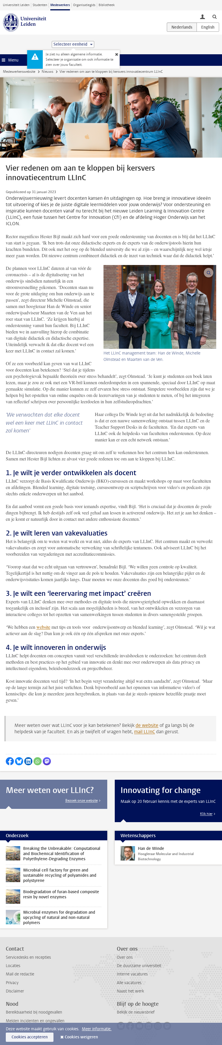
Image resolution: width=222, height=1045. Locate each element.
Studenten (40, 5)
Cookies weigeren (81, 1037)
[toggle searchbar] (214, 16)
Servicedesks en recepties (28, 957)
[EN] (208, 27)
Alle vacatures (129, 983)
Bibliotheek (107, 5)
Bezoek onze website (81, 800)
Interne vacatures (132, 974)
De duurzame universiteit (139, 966)
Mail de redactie (20, 974)
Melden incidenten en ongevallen (35, 1021)
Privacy (12, 983)
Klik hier (206, 813)
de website (147, 725)
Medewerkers (60, 5)
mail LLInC (144, 732)
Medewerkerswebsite (19, 71)
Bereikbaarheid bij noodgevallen (34, 1012)
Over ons (125, 957)
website (43, 627)
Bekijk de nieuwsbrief (136, 1012)
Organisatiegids (84, 5)
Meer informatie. (97, 1029)
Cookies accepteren (30, 1037)
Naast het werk (130, 991)
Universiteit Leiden (16, 5)
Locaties (13, 966)
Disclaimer (15, 991)
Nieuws (47, 71)
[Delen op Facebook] (10, 761)
